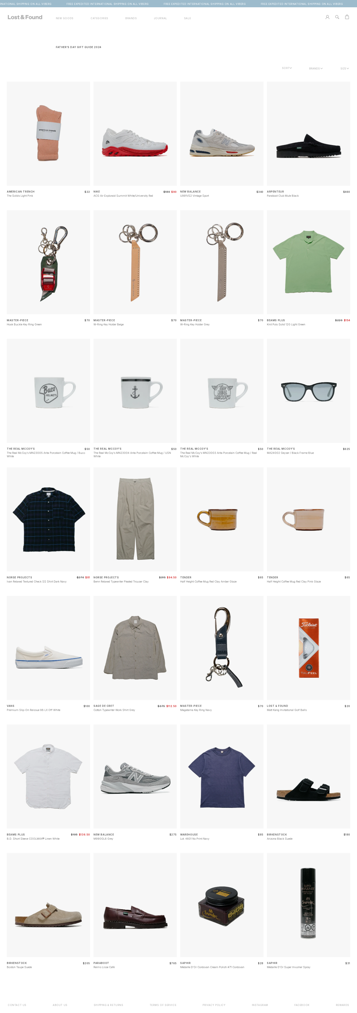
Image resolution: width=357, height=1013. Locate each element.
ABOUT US (60, 1005)
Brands (314, 68)
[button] (99, 18)
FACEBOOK (302, 1005)
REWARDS (342, 1005)
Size (343, 68)
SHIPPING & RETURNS (108, 1005)
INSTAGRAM (260, 1005)
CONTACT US (17, 1005)
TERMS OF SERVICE (163, 1005)
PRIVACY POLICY (214, 1005)
